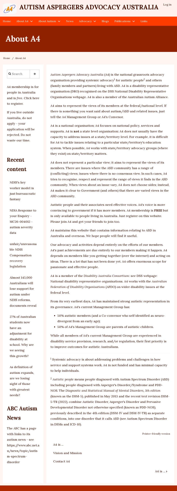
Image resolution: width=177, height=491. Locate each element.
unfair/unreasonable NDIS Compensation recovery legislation (23, 255)
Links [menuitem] (144, 21)
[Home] (10, 9)
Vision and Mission (67, 453)
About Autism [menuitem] (47, 21)
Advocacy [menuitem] (85, 21)
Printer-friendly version (156, 433)
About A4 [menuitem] (22, 21)
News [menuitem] (69, 21)
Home (6, 58)
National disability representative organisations (86, 281)
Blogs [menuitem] (105, 21)
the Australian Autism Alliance (145, 97)
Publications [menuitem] (122, 21)
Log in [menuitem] (167, 4)
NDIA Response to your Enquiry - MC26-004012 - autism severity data (23, 221)
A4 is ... (58, 445)
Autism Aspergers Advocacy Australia (89, 7)
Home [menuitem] (7, 21)
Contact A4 (61, 461)
